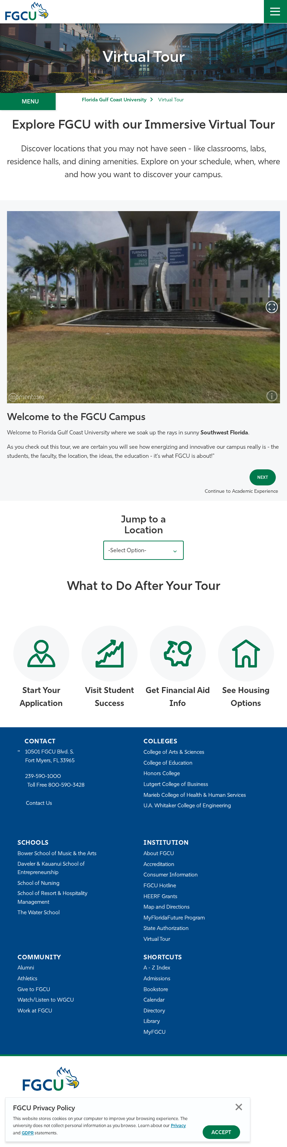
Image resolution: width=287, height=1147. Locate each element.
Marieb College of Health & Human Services (195, 795)
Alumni (26, 968)
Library (152, 1021)
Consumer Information (171, 875)
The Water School (38, 913)
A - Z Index (157, 968)
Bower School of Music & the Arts (57, 854)
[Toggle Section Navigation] (28, 101)
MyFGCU (155, 1032)
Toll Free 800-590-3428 (56, 785)
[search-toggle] (252, 11)
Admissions (157, 979)
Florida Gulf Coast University (114, 100)
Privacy (178, 1126)
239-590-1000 (43, 776)
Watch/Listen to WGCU (46, 1000)
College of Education (168, 763)
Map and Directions (167, 907)
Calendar (154, 1000)
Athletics (27, 979)
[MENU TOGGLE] (275, 11)
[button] (143, 550)
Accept (221, 1132)
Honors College (162, 774)
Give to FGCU (34, 990)
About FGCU (159, 854)
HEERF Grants (160, 897)
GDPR (28, 1133)
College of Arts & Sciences (174, 752)
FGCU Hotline (160, 886)
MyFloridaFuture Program (174, 918)
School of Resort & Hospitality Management (53, 898)
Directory (154, 1011)
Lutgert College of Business (176, 784)
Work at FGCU (35, 1011)
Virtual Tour (157, 939)
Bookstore (156, 990)
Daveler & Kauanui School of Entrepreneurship (51, 868)
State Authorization (166, 928)
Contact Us (39, 803)
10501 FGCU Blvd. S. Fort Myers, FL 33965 (50, 756)
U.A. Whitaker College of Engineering (187, 806)
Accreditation (159, 864)
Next (262, 478)
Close (238, 1107)
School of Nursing (38, 883)
